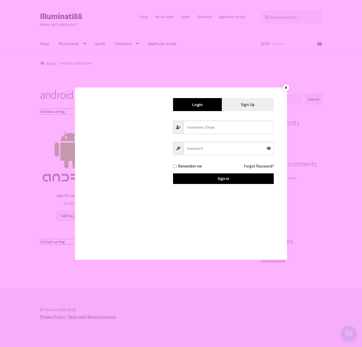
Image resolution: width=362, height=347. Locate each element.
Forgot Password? (259, 166)
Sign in (223, 178)
